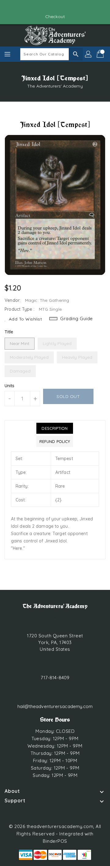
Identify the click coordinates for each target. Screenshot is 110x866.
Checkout (55, 16)
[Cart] (101, 54)
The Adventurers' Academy (54, 86)
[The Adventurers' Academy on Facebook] (49, 7)
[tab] (54, 428)
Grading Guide (76, 318)
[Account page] (88, 54)
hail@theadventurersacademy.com (55, 706)
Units (10, 386)
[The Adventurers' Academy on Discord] (60, 7)
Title (9, 332)
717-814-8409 (55, 677)
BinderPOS (55, 841)
